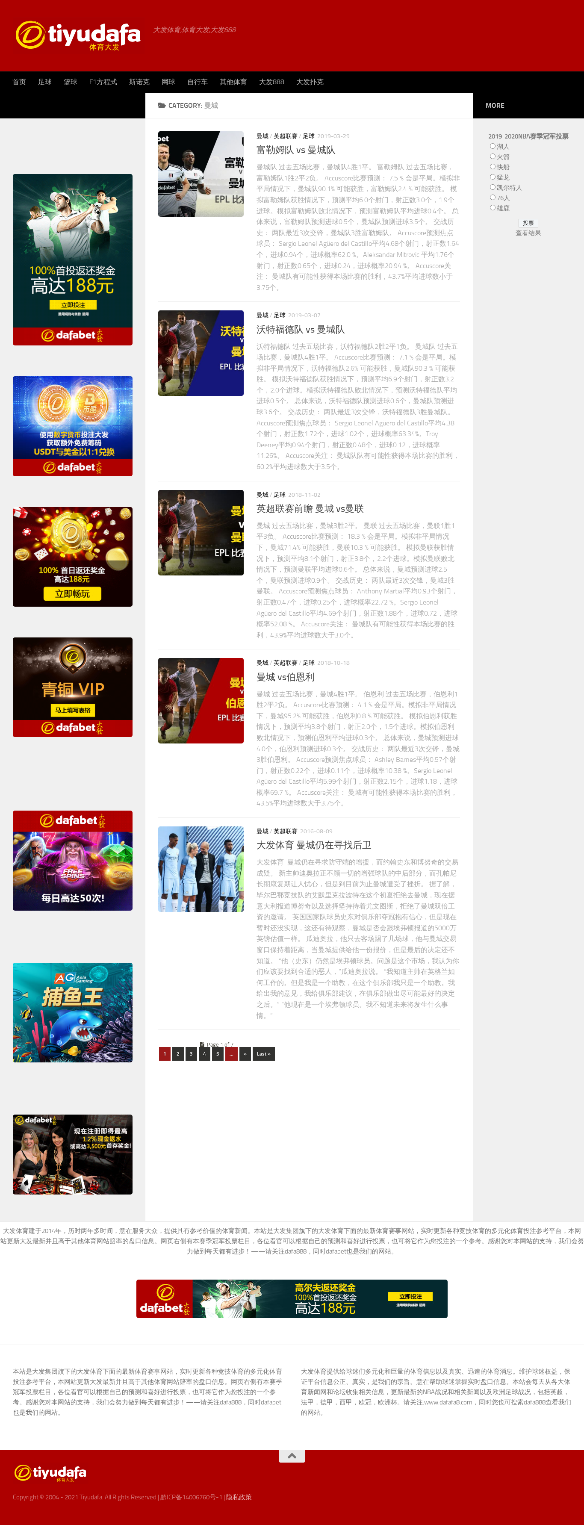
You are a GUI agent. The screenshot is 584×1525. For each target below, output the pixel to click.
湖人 (503, 146)
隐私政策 (239, 1497)
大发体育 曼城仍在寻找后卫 (314, 845)
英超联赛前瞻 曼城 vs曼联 (310, 508)
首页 (19, 82)
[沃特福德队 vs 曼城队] (201, 353)
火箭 (503, 157)
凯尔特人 (509, 188)
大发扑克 (310, 82)
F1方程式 (103, 82)
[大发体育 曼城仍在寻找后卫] (201, 869)
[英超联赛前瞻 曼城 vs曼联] (201, 532)
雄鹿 (503, 208)
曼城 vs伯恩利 (286, 677)
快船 (503, 167)
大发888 (271, 82)
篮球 (70, 82)
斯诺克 (139, 82)
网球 (168, 82)
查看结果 (528, 233)
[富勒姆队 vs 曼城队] (201, 174)
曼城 (262, 136)
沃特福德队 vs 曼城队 (301, 329)
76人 (503, 198)
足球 (45, 82)
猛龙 (503, 177)
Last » (264, 1054)
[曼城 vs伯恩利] (201, 700)
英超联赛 (286, 136)
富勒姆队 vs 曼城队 (296, 150)
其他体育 (233, 82)
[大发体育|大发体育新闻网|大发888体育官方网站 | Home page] (79, 35)
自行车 (197, 82)
